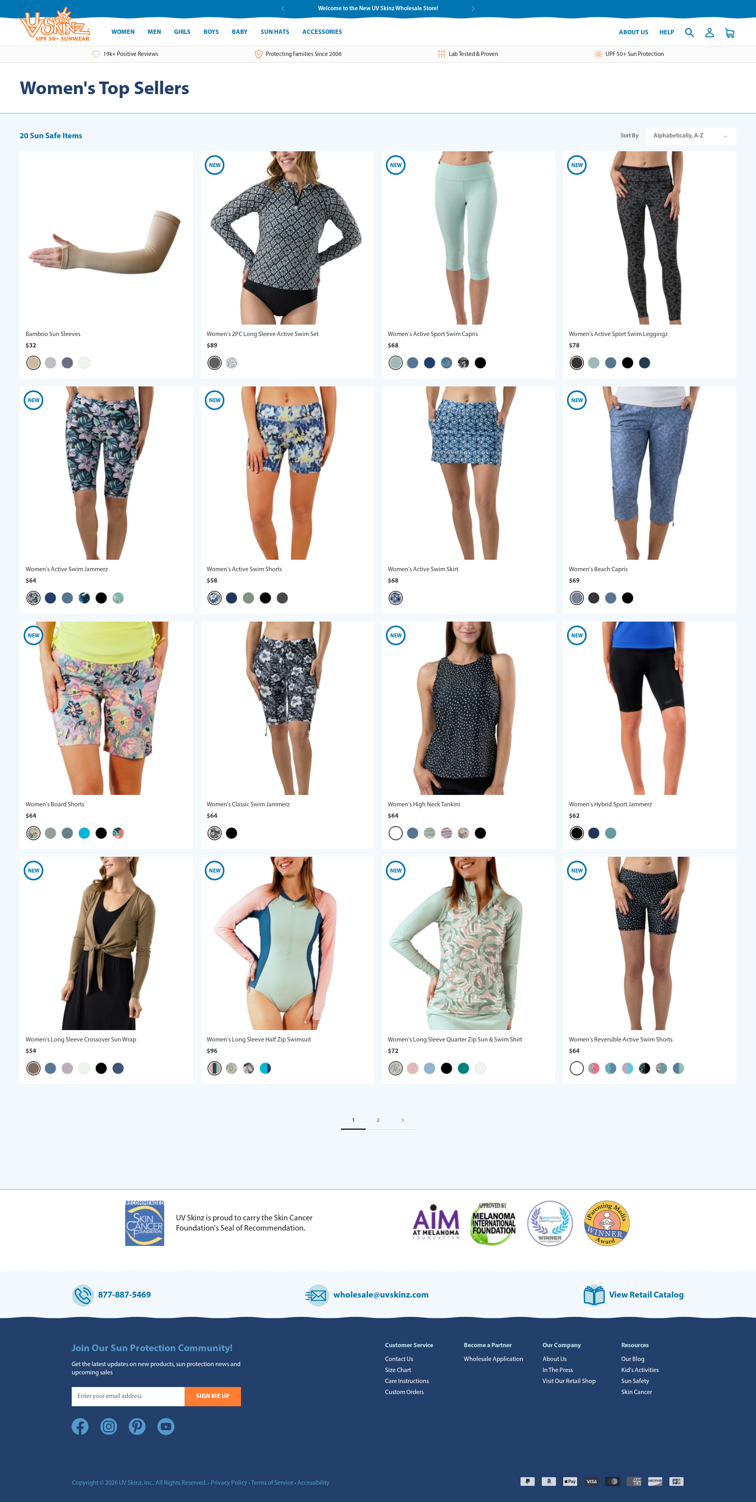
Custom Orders (404, 1392)
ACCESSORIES (322, 32)
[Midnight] (644, 363)
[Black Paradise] (214, 833)
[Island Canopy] (231, 1068)
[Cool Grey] (50, 363)
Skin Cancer (636, 1392)
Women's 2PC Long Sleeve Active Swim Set (263, 334)
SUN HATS (275, 32)
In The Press (558, 1370)
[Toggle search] (689, 32)
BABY (240, 32)
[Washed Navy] (118, 1068)
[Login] (709, 32)
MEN (154, 32)
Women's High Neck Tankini (424, 805)
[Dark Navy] (231, 598)
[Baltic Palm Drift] (231, 363)
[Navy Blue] (429, 363)
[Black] (480, 363)
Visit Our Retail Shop (569, 1381)
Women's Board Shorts (55, 805)
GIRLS (182, 32)
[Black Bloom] (33, 598)
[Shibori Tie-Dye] (396, 598)
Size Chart (398, 1370)
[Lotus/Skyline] (628, 1068)
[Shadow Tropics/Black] (644, 1068)
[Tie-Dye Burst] (84, 598)
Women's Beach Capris (598, 569)
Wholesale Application (493, 1359)
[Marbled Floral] (214, 598)
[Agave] (50, 833)
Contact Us (399, 1359)
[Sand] (33, 363)
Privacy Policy (229, 1483)
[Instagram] (108, 1433)
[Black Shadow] (577, 363)
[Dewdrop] (396, 363)
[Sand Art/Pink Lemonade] (594, 1068)
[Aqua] (84, 833)
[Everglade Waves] (429, 833)
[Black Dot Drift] (396, 833)
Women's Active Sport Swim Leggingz (618, 334)
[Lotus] (67, 1068)
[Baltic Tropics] (446, 363)
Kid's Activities (640, 1370)
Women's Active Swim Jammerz (67, 569)
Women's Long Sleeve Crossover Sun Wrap (81, 1040)
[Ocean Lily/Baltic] (611, 1068)
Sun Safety (635, 1381)
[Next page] (403, 1121)
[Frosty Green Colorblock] (214, 1068)
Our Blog (633, 1359)
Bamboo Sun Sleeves (53, 334)
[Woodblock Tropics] (463, 363)
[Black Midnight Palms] (594, 598)
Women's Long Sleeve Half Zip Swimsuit (259, 1040)
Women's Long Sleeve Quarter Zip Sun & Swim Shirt (455, 1040)
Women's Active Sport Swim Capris (433, 334)
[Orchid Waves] (446, 833)
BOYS (211, 32)
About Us (634, 33)
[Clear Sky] (429, 1068)
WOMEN (123, 32)
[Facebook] (80, 1433)
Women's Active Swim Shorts (244, 569)
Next (473, 8)
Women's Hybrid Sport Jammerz (610, 805)
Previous (282, 8)
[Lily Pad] (248, 598)
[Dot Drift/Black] (577, 1068)
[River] (611, 833)
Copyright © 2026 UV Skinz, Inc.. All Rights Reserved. (139, 1483)
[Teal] (463, 1068)
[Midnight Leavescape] (248, 1068)
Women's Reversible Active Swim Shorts (621, 1040)
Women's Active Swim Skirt (423, 569)
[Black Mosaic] (214, 363)
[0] (729, 33)
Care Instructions (407, 1381)
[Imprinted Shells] (67, 833)
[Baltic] (413, 363)
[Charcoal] (282, 598)
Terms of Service (272, 1483)
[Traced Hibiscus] (413, 1068)
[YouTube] (166, 1428)
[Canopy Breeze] (118, 598)
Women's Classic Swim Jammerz (248, 805)
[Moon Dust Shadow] (577, 598)
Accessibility (313, 1483)
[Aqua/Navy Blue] (265, 1068)
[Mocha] (33, 1068)
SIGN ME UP (213, 1396)
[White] (84, 363)
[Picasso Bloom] (118, 833)
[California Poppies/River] (661, 1068)
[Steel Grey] (67, 363)
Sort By (662, 136)
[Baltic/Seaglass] (678, 1068)
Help (667, 33)
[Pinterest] (137, 1433)
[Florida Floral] (33, 833)
